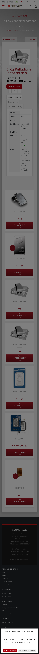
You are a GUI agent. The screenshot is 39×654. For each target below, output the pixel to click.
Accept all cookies (10, 650)
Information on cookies (27, 650)
